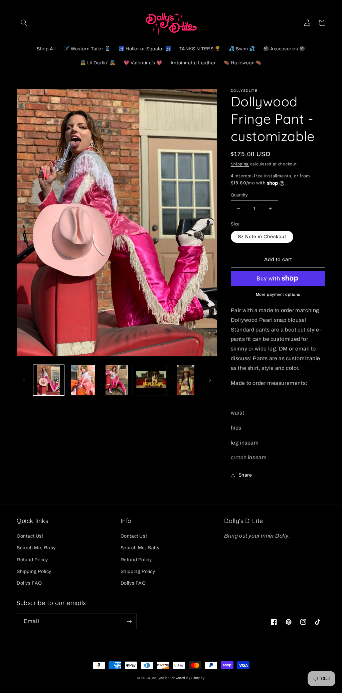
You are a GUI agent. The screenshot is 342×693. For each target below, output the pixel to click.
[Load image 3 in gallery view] (117, 380)
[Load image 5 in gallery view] (185, 380)
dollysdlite (161, 678)
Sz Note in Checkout (262, 236)
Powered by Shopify (188, 678)
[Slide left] (24, 380)
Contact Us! (30, 536)
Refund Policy (32, 559)
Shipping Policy (34, 571)
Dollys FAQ (29, 583)
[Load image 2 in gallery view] (83, 380)
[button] (24, 22)
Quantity (239, 195)
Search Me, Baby (36, 547)
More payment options (278, 294)
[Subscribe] (129, 621)
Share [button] (245, 475)
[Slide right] (210, 380)
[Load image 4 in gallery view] (151, 380)
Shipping (240, 164)
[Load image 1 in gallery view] (48, 380)
